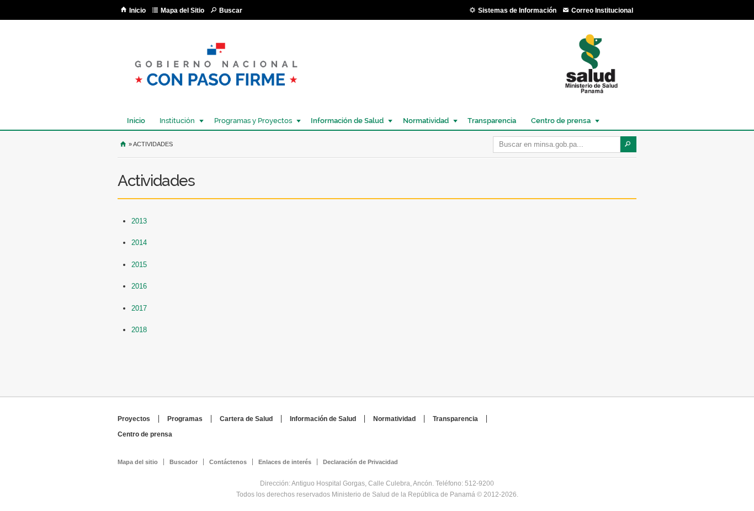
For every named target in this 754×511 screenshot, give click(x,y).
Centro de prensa (558, 120)
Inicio (137, 10)
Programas (185, 419)
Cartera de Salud (246, 419)
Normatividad (423, 120)
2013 (139, 221)
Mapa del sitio (138, 462)
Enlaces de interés (284, 462)
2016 (139, 286)
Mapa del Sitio (182, 10)
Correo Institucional (602, 10)
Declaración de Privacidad (360, 462)
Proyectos (134, 419)
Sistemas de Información (517, 10)
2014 (139, 242)
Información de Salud (344, 120)
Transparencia (492, 120)
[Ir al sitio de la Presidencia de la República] (216, 95)
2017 (139, 308)
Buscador (183, 462)
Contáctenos (228, 462)
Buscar (230, 10)
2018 (139, 330)
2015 (139, 264)
